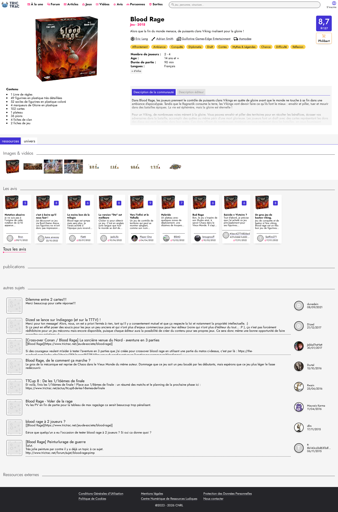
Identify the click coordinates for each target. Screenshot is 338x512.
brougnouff (208, 237)
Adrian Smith (164, 39)
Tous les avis (14, 249)
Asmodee (245, 39)
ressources (10, 141)
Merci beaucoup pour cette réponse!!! (51, 303)
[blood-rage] (12, 202)
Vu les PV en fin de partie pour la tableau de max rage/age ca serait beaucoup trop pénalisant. (88, 405)
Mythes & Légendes (244, 47)
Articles (71, 4)
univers (29, 141)
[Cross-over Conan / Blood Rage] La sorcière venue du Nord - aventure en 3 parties (92, 340)
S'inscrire (331, 7)
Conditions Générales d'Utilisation (101, 493)
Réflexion (298, 47)
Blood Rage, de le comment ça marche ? (58, 360)
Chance (266, 47)
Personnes (135, 4)
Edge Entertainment (217, 39)
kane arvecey (52, 237)
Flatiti (83, 237)
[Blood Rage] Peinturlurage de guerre (56, 442)
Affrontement (139, 47)
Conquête (177, 47)
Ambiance (159, 47)
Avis (118, 4)
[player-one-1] (134, 238)
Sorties (156, 4)
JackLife (115, 237)
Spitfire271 (271, 237)
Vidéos (102, 4)
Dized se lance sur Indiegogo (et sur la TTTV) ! (63, 320)
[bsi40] (166, 238)
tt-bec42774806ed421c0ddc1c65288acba (240, 237)
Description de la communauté (154, 92)
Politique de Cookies (92, 498)
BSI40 (177, 237)
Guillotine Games (193, 39)
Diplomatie (195, 47)
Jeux (87, 4)
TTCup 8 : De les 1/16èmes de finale (55, 381)
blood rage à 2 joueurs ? (46, 421)
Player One (146, 237)
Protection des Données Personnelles (227, 493)
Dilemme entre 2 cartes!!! (46, 299)
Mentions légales (152, 493)
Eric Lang (142, 39)
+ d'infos (136, 71)
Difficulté (281, 47)
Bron (20, 237)
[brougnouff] (197, 238)
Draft (210, 47)
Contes (222, 47)
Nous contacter (213, 498)
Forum (53, 4)
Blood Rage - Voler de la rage (49, 401)
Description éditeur (191, 92)
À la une (35, 4)
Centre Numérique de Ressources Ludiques (169, 498)
